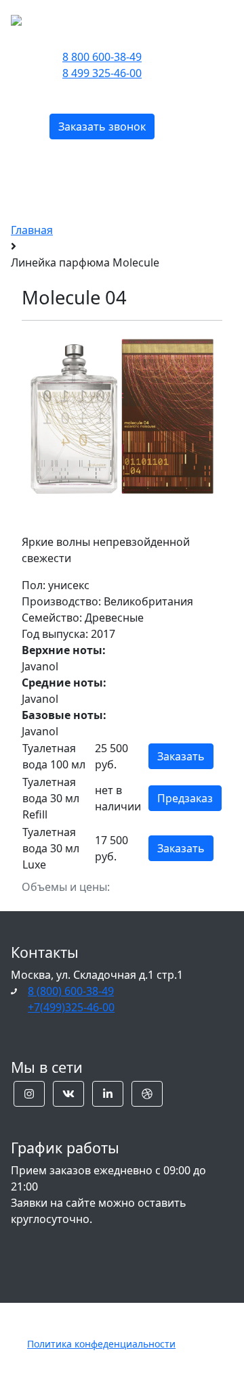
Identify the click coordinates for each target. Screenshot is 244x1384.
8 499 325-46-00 (102, 73)
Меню (189, 18)
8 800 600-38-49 (102, 56)
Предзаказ (185, 798)
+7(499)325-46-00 (71, 1007)
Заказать (181, 756)
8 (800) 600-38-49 (71, 991)
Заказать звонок (102, 126)
